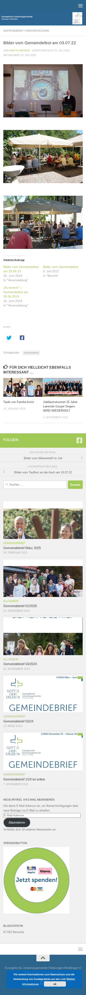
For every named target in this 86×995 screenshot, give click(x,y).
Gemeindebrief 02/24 (18, 721)
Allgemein (11, 601)
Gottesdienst (13, 30)
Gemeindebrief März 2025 (22, 548)
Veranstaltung (37, 30)
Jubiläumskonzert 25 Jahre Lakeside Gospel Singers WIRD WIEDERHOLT (60, 406)
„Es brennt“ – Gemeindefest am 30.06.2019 (15, 292)
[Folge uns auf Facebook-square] (79, 440)
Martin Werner (19, 50)
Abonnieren (17, 822)
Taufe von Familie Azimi (18, 402)
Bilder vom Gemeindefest (60, 267)
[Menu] (80, 5)
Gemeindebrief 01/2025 (20, 606)
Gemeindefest (31, 352)
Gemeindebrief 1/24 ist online (24, 779)
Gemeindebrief (14, 543)
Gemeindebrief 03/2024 (20, 664)
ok (54, 984)
